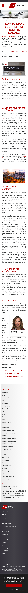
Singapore (11, 495)
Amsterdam (5, 556)
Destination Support (7, 531)
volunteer (22, 286)
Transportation (5, 534)
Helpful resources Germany (9, 441)
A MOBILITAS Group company (8, 511)
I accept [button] (14, 585)
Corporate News (6, 408)
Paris (12, 493)
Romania (3, 495)
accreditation (6, 486)
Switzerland (18, 495)
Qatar (16, 493)
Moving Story (5, 457)
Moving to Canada (9, 37)
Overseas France (6, 465)
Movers (4, 454)
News (8, 18)
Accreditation (5, 392)
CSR (3, 411)
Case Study (5, 403)
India (15, 491)
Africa (3, 395)
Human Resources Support (9, 526)
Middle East (5, 452)
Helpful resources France (8, 433)
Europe (4, 414)
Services (7, 495)
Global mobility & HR (7, 425)
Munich (4, 558)
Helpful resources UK (7, 446)
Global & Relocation (7, 422)
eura (19, 488)
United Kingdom (12, 498)
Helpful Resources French (8, 435)
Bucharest (19, 486)
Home (4, 18)
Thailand (22, 495)
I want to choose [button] (14, 589)
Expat (3, 491)
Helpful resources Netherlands (10, 444)
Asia (3, 400)
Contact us (7, 514)
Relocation (4, 468)
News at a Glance (6, 462)
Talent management (7, 471)
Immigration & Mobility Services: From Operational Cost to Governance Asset (12, 569)
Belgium (14, 486)
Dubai (10, 489)
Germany (10, 491)
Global (3, 416)
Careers (7, 518)
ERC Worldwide (15, 488)
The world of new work (8, 476)
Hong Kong (5, 548)
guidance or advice (15, 355)
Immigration (5, 529)
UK (3, 497)
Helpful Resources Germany (9, 438)
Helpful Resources (6, 427)
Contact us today (8, 363)
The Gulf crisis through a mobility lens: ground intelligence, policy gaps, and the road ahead (13, 567)
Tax (3, 473)
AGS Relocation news (7, 398)
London (22, 491)
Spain (14, 495)
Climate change (6, 406)
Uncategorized (6, 53)
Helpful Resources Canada (18, 51)
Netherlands (5, 493)
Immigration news (6, 449)
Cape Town (23, 486)
